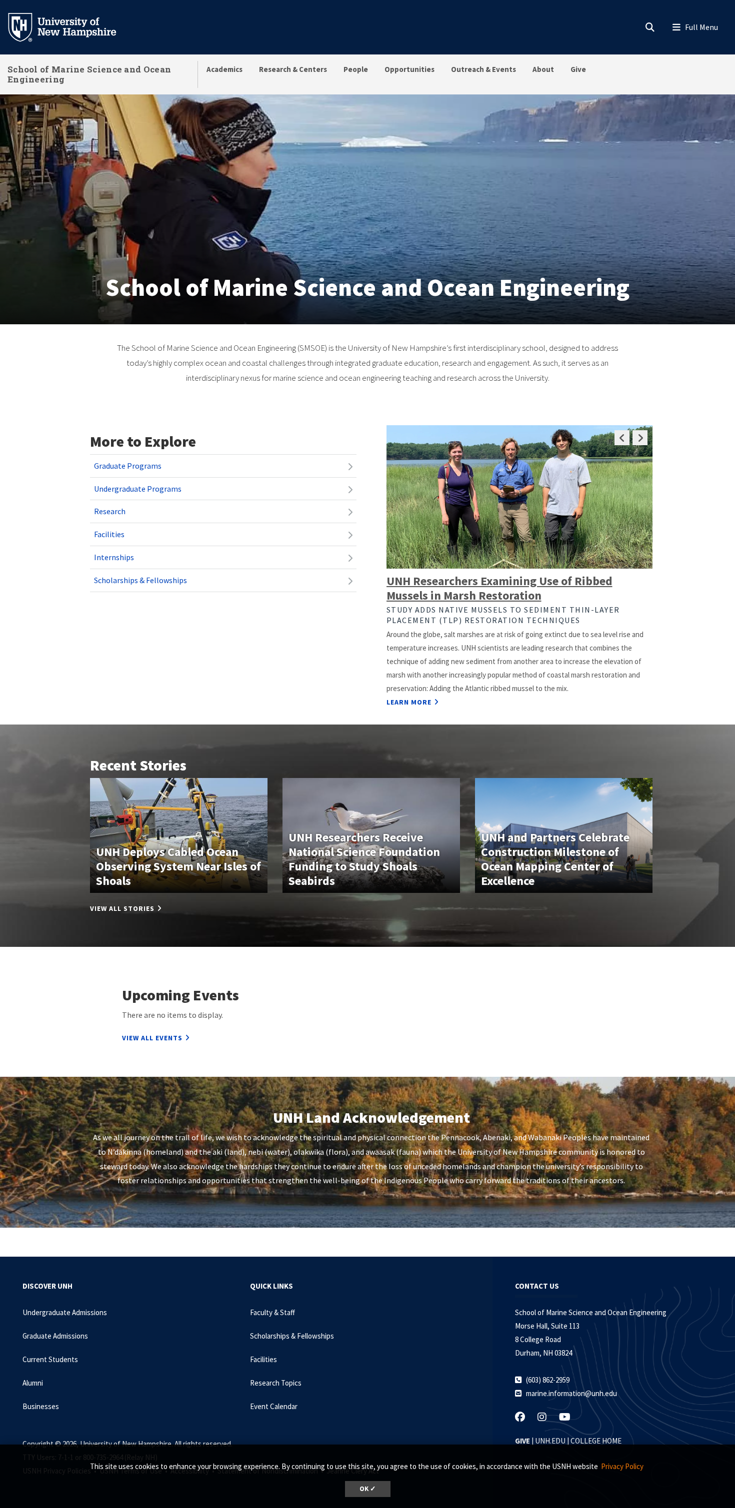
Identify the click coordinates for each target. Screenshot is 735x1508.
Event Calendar (274, 1406)
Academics (224, 69)
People (356, 69)
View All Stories (122, 908)
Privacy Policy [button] (622, 1466)
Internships (114, 557)
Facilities (109, 534)
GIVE (522, 1441)
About (543, 69)
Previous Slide (622, 437)
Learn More (409, 702)
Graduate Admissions (55, 1336)
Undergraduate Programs (138, 489)
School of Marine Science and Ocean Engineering (89, 74)
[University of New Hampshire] (70, 26)
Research (110, 511)
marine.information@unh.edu (571, 1393)
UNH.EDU (550, 1441)
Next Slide (640, 437)
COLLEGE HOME (596, 1441)
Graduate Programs (128, 466)
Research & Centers (293, 69)
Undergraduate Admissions (64, 1312)
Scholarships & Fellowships (140, 580)
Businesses (40, 1406)
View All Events (152, 1037)
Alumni (32, 1383)
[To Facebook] (548, 1417)
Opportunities (409, 69)
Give (578, 69)
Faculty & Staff (272, 1312)
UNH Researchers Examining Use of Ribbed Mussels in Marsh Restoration (499, 588)
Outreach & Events (483, 69)
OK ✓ (368, 1489)
